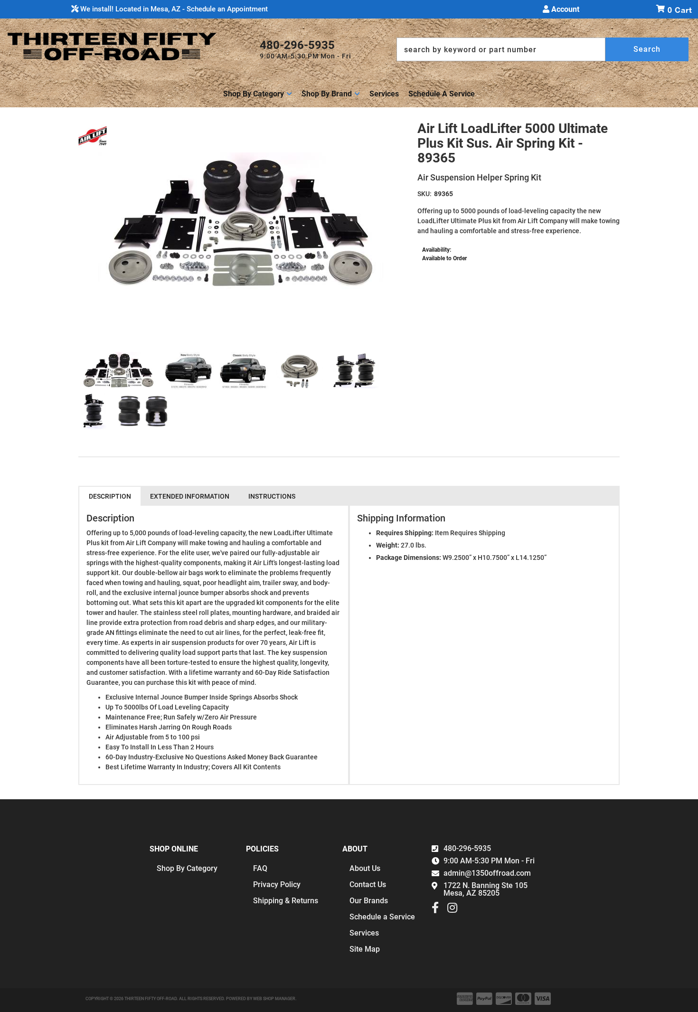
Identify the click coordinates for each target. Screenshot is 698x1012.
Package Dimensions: (408, 557)
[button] (542, 49)
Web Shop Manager (274, 998)
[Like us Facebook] (435, 910)
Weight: (387, 545)
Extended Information (189, 496)
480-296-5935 (467, 848)
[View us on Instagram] (452, 910)
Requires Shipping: (405, 533)
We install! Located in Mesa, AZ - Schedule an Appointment (173, 9)
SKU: (424, 194)
